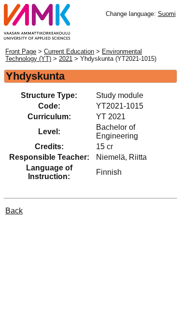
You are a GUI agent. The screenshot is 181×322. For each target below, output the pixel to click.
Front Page (20, 51)
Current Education (69, 51)
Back (14, 211)
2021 (65, 58)
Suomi (167, 13)
